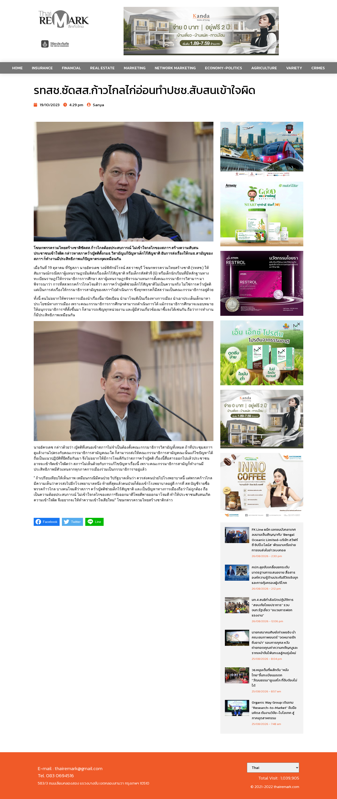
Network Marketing (175, 68)
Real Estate (102, 68)
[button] (201, 31)
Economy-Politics (223, 68)
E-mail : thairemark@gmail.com (70, 768)
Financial (71, 68)
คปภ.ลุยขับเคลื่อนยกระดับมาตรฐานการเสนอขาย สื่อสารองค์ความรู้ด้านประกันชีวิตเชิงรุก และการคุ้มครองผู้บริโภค (275, 574)
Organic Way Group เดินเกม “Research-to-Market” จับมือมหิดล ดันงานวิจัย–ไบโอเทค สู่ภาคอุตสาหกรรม (274, 710)
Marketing (135, 68)
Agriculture (264, 68)
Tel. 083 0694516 (56, 775)
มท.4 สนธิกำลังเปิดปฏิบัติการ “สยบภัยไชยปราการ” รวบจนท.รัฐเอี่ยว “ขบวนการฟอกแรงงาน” (272, 607)
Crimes (318, 68)
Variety (294, 68)
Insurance (42, 68)
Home (17, 68)
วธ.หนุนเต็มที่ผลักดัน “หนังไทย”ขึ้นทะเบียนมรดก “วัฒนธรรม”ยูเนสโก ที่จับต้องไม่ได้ (274, 677)
